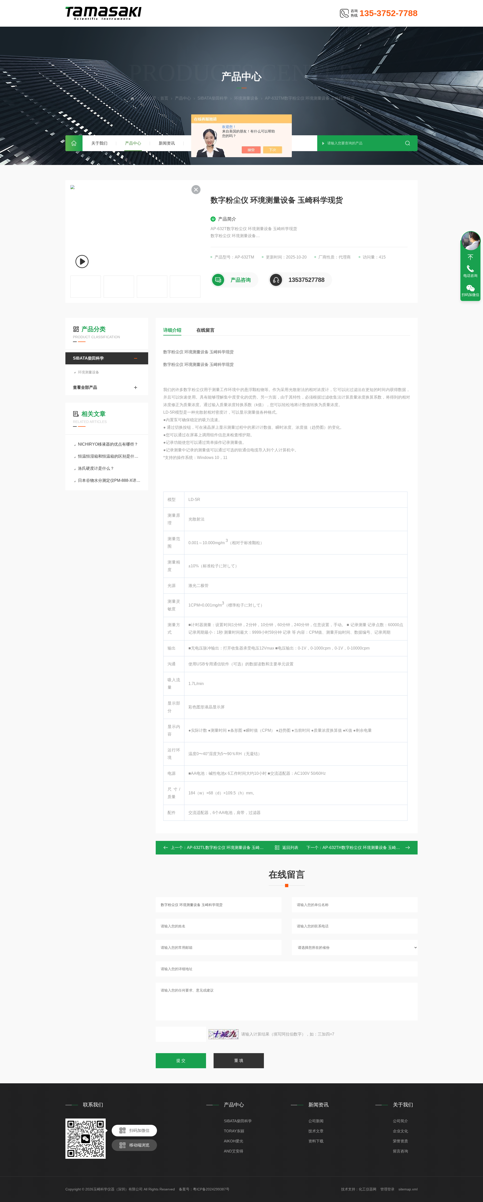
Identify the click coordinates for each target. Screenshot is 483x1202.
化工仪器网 (367, 1189)
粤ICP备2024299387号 (211, 1189)
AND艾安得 (233, 1151)
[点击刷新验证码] (224, 1034)
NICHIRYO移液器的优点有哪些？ (108, 444)
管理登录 (387, 1189)
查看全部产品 (85, 387)
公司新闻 (316, 1121)
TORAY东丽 (234, 1131)
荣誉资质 (400, 1141)
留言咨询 (400, 1151)
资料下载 (316, 1141)
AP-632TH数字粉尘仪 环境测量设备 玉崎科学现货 (367, 847)
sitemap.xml (408, 1189)
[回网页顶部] (470, 257)
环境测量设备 (246, 98)
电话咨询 (470, 276)
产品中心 (133, 143)
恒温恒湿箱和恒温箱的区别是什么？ (109, 456)
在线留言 (205, 330)
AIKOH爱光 (233, 1141)
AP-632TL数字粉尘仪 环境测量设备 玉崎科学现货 (231, 847)
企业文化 (400, 1131)
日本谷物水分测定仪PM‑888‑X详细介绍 (109, 480)
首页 (74, 143)
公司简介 (400, 1121)
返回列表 (290, 847)
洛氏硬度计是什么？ (96, 468)
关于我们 (99, 143)
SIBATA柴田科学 (212, 98)
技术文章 (316, 1131)
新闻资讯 (167, 143)
